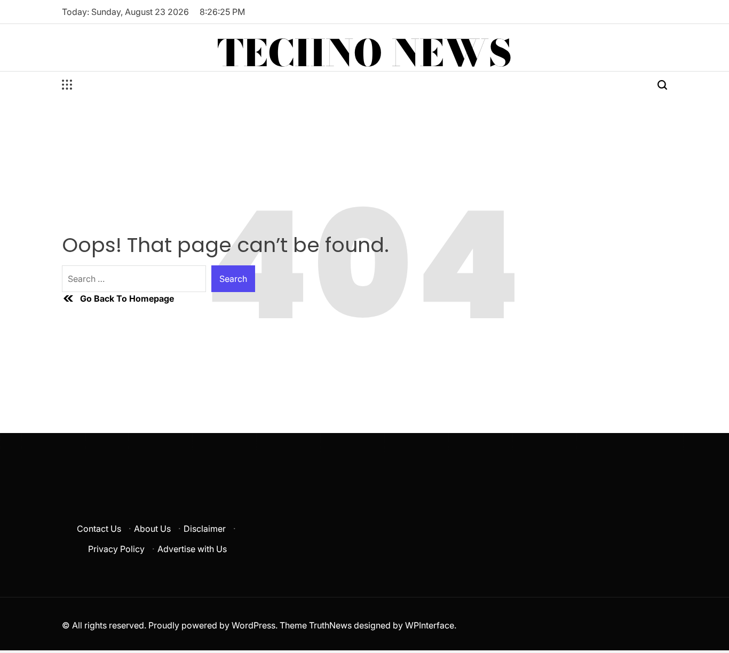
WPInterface (429, 625)
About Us (152, 528)
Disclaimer (205, 528)
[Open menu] (67, 85)
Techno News (364, 53)
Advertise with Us (192, 549)
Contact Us (99, 528)
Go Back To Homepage (127, 298)
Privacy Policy (116, 549)
